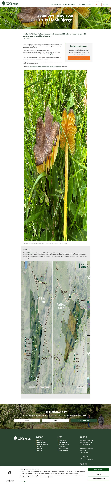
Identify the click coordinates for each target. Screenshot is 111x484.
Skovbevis (62, 446)
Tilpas (97, 474)
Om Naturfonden (69, 4)
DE (105, 1)
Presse (99, 1)
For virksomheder (85, 4)
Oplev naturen (56, 4)
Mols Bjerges (29, 253)
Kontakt (95, 1)
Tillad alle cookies (98, 469)
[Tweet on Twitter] (66, 40)
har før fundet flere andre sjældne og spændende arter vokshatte (44, 66)
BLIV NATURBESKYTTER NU (79, 58)
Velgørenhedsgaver (64, 448)
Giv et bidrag (62, 440)
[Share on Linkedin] (57, 40)
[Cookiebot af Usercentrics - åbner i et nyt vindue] (9, 481)
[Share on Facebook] (62, 40)
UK (103, 1)
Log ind (105, 4)
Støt (96, 4)
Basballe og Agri (49, 54)
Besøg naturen (41, 440)
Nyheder (91, 1)
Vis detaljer (23, 481)
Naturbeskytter (63, 442)
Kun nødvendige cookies (98, 478)
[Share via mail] (52, 40)
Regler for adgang (42, 442)
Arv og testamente (64, 444)
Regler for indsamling (42, 444)
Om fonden (40, 446)
